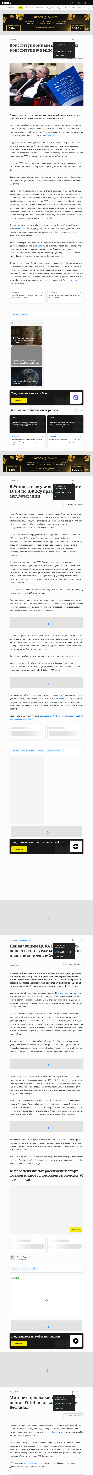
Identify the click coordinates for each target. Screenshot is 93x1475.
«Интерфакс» (15, 524)
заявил (18, 228)
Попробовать (59, 56)
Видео (59, 8)
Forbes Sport (15, 436)
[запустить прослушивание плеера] (72, 39)
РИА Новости (48, 135)
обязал (62, 263)
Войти (72, 3)
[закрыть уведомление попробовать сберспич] (73, 46)
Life (65, 8)
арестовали (72, 280)
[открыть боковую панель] (79, 3)
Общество (52, 436)
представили (65, 956)
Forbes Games (13, 8)
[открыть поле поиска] (85, 3)
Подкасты (50, 8)
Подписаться (19, 400)
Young (86, 8)
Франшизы (39, 8)
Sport (79, 8)
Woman (72, 8)
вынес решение (30, 1426)
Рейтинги (29, 8)
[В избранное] (43, 292)
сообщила (53, 1395)
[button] (90, 3)
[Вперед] (87, 296)
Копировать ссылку (75, 58)
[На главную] (6, 3)
